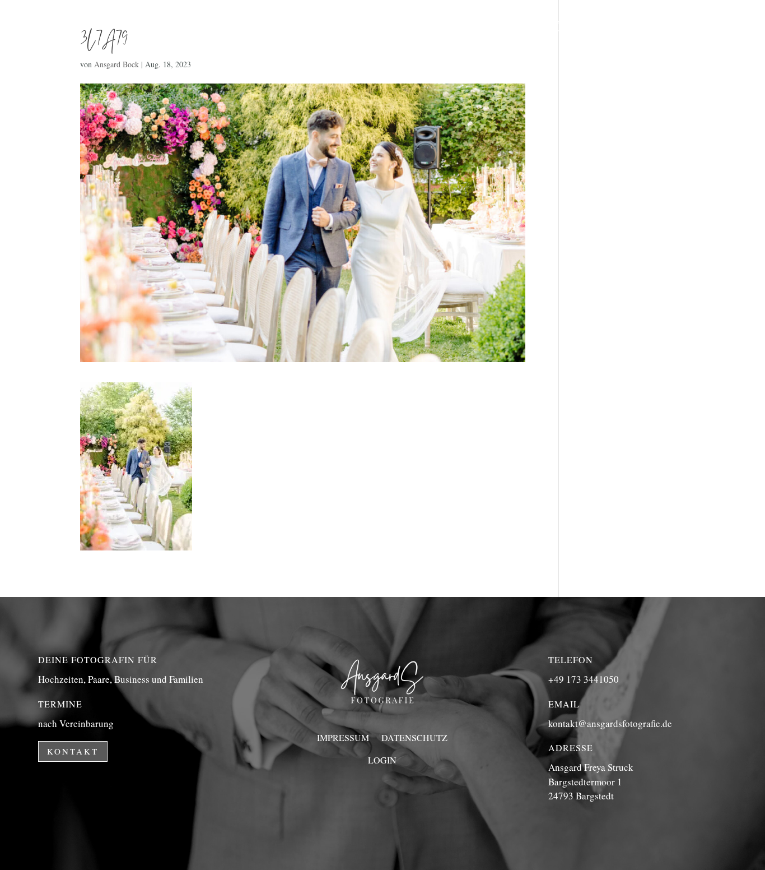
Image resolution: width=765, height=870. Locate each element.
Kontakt (592, 69)
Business (510, 27)
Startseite (340, 27)
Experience (429, 27)
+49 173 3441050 (583, 679)
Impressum (343, 737)
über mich (587, 27)
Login (382, 760)
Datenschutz (414, 737)
